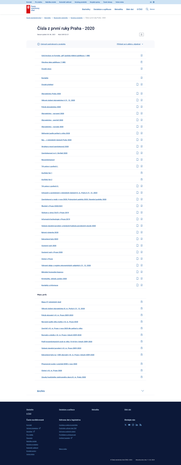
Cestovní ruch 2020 (48, 246)
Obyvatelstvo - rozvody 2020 (52, 127)
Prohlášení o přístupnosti (67, 435)
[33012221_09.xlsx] (137, 113)
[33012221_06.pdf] (142, 93)
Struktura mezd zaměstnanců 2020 (55, 147)
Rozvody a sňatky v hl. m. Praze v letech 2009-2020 (61, 335)
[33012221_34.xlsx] (137, 278)
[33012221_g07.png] (142, 348)
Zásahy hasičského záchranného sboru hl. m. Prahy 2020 (63, 377)
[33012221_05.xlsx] (137, 84)
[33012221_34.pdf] (142, 278)
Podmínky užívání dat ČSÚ (67, 428)
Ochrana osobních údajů (67, 431)
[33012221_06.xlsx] (137, 93)
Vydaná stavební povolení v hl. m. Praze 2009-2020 (61, 348)
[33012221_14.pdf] (142, 146)
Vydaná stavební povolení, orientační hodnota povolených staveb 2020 (68, 226)
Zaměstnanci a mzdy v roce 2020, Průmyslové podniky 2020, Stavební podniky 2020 (73, 199)
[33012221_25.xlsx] (137, 219)
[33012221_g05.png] (142, 335)
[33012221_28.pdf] (142, 239)
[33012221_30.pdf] (142, 252)
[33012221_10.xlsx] (137, 120)
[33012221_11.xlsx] (137, 126)
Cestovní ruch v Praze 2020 (52, 252)
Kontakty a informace (49, 285)
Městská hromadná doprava (52, 272)
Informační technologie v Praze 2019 (55, 219)
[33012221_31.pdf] (142, 259)
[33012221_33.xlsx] (137, 272)
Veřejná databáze (32, 428)
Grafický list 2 (46, 180)
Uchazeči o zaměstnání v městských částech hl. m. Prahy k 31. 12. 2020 (69, 193)
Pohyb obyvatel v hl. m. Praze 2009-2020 (57, 315)
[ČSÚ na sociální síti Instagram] (133, 425)
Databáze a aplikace (102, 9)
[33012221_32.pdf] (142, 265)
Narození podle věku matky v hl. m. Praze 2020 (59, 322)
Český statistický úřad (33, 18)
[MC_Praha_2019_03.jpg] (142, 302)
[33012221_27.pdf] (142, 232)
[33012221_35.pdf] (142, 285)
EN (151, 2)
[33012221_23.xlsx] (137, 206)
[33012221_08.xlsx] (137, 107)
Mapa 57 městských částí (51, 302)
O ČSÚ (139, 9)
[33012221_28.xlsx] (137, 239)
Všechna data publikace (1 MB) (53, 62)
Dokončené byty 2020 (49, 239)
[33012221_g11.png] (142, 377)
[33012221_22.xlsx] (137, 199)
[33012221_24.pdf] (142, 212)
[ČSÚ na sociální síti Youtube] (129, 425)
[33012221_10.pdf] (142, 120)
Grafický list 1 (46, 173)
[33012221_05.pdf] (142, 84)
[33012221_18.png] (142, 173)
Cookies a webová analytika (68, 425)
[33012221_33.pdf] (142, 272)
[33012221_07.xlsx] (137, 100)
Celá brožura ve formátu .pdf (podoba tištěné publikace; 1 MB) (65, 56)
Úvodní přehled (47, 85)
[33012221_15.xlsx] (137, 153)
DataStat (29, 431)
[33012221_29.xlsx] (137, 245)
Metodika (119, 9)
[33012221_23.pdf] (142, 206)
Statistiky (86, 9)
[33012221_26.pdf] (142, 225)
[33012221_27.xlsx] (137, 232)
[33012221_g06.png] (142, 341)
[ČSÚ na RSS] (141, 425)
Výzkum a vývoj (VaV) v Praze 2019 (55, 213)
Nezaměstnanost (48, 160)
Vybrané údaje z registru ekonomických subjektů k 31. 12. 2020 (66, 265)
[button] (41, 419)
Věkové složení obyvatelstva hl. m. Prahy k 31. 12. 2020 (63, 309)
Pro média (38, 2)
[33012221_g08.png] (142, 354)
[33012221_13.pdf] (142, 140)
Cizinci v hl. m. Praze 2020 (51, 371)
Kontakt (29, 2)
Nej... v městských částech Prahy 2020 (56, 140)
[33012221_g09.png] (142, 364)
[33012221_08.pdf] (142, 107)
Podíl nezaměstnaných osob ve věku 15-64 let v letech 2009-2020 (66, 342)
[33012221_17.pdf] (142, 166)
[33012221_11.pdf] (142, 126)
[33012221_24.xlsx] (137, 212)
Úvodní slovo (46, 69)
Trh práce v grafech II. (50, 186)
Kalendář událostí (65, 2)
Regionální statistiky (61, 18)
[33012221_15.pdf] (142, 153)
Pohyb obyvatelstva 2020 (51, 107)
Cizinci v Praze (47, 259)
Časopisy (29, 438)
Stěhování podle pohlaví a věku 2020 (55, 133)
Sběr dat (130, 9)
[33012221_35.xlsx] (137, 285)
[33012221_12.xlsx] (137, 133)
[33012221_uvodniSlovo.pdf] (142, 68)
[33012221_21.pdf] (142, 192)
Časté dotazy (107, 2)
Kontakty (44, 78)
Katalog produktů (81, 2)
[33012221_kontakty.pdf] (142, 78)
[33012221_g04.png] (142, 328)
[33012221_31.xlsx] (137, 259)
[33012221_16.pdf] (142, 159)
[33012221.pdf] (142, 55)
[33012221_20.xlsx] (137, 186)
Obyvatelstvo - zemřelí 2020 (52, 120)
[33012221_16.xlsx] (137, 159)
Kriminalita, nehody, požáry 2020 (54, 279)
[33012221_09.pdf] (142, 113)
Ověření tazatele (64, 438)
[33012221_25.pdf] (142, 219)
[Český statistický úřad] (32, 9)
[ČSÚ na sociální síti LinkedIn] (137, 425)
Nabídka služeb (50, 2)
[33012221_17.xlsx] (137, 166)
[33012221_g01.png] (142, 308)
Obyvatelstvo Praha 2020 (51, 94)
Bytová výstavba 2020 (49, 232)
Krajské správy (95, 2)
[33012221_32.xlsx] (137, 265)
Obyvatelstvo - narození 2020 (52, 114)
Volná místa (120, 2)
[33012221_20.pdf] (142, 186)
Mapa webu (63, 449)
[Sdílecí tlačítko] (141, 34)
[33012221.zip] (142, 62)
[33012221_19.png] (142, 179)
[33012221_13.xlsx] (137, 140)
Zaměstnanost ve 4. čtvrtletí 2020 (54, 153)
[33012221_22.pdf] (142, 199)
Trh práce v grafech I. (49, 166)
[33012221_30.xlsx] (137, 252)
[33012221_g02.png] (142, 315)
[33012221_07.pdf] (142, 100)
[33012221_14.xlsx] (137, 146)
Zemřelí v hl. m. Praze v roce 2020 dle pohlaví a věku (62, 328)
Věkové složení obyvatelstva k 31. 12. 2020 (58, 100)
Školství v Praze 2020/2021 (52, 206)
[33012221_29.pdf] (142, 245)
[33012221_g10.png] (142, 370)
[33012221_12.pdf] (142, 133)
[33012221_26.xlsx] (137, 225)
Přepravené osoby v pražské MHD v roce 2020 (59, 364)
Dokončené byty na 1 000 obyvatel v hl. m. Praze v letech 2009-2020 (67, 355)
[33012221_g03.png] (142, 321)
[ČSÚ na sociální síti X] (125, 425)
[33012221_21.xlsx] (137, 192)
